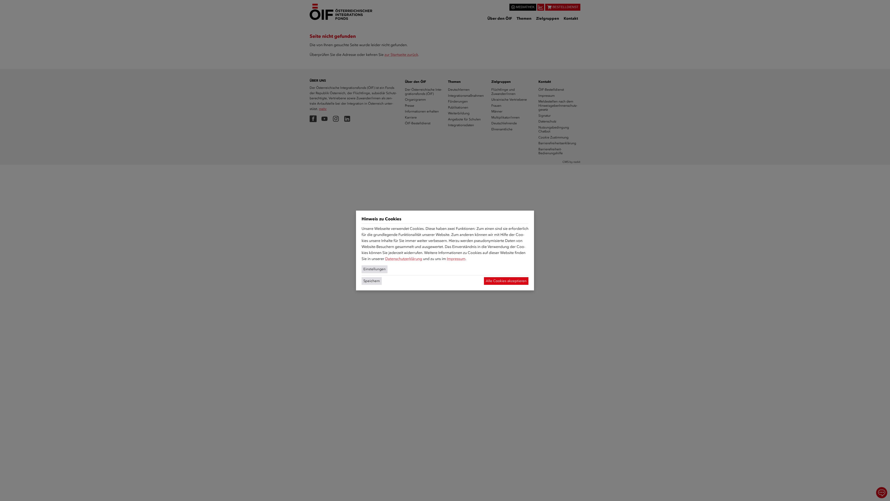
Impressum (456, 259)
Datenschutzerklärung (403, 259)
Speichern (371, 281)
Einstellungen (374, 269)
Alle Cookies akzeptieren (506, 281)
